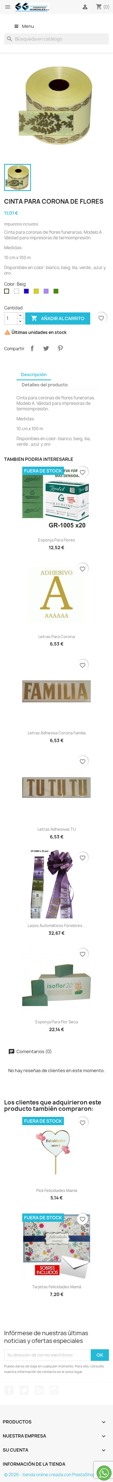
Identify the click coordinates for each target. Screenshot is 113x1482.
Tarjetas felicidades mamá (56, 1286)
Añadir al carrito (57, 318)
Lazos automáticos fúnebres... (57, 925)
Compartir (32, 348)
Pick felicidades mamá (56, 1190)
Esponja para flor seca (56, 1021)
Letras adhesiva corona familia (57, 732)
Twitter (24, 1390)
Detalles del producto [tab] (45, 385)
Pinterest (60, 348)
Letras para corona (56, 636)
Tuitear (46, 348)
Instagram (54, 1390)
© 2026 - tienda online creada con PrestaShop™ (51, 1475)
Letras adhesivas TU (57, 829)
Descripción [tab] (34, 374)
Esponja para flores (56, 540)
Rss (39, 1390)
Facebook (9, 1390)
